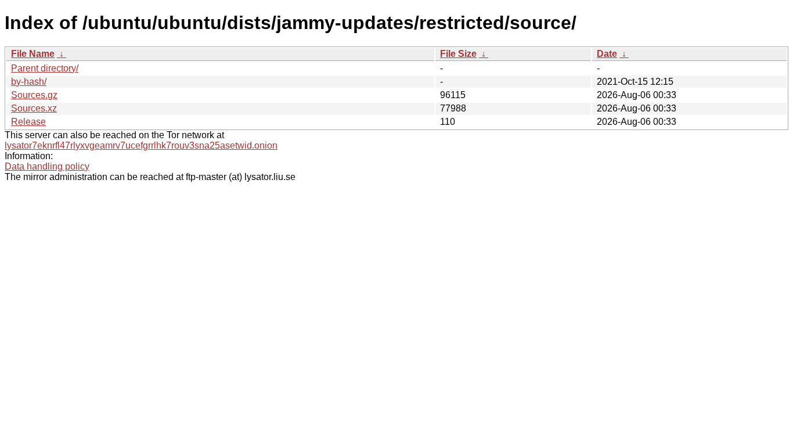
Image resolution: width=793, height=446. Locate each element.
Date (607, 54)
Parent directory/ (44, 68)
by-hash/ (28, 82)
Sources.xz (34, 108)
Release (28, 122)
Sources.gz (34, 95)
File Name (33, 54)
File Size (458, 54)
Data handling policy (47, 166)
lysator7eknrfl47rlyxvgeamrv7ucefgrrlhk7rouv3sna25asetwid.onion (141, 145)
